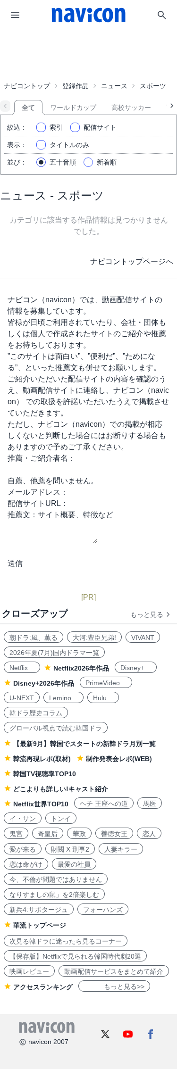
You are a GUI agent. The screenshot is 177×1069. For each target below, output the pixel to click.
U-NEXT (21, 698)
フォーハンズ (103, 909)
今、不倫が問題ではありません (55, 879)
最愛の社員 (74, 864)
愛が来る (22, 849)
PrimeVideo (105, 683)
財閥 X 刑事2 (70, 849)
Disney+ (135, 667)
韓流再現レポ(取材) (42, 758)
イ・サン (22, 818)
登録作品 (75, 86)
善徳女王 (114, 833)
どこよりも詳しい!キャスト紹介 (60, 789)
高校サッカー (131, 107)
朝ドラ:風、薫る (33, 637)
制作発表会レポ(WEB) (119, 758)
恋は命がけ (25, 864)
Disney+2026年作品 (43, 683)
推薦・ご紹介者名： (42, 458)
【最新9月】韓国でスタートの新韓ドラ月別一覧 (84, 743)
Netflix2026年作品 (81, 668)
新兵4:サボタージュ (38, 909)
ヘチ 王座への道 (104, 803)
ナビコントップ (27, 86)
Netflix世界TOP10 (40, 804)
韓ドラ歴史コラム (35, 713)
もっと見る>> (114, 986)
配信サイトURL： (38, 503)
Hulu (103, 698)
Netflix (21, 667)
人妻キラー (120, 849)
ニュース (114, 86)
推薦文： (23, 515)
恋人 (149, 833)
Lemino (63, 698)
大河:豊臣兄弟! (94, 637)
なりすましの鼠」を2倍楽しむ (54, 894)
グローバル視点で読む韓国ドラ (55, 728)
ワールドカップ (73, 107)
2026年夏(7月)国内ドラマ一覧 (54, 652)
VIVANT (142, 637)
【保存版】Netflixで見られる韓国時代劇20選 (75, 956)
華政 (79, 833)
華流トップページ (39, 925)
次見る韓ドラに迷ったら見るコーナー (65, 941)
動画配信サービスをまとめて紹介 (113, 971)
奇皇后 (48, 833)
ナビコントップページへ (131, 261)
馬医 (149, 803)
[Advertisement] (89, 53)
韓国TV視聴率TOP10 (44, 774)
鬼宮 (16, 833)
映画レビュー (29, 971)
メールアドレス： (38, 492)
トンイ (61, 818)
